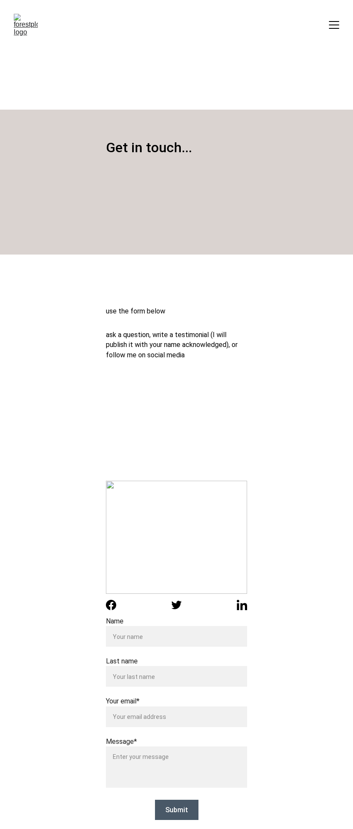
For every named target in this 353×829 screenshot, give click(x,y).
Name (115, 621)
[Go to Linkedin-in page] (242, 605)
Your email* (122, 701)
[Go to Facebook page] (111, 605)
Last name (122, 661)
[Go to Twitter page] (176, 605)
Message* (121, 741)
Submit (176, 810)
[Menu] (334, 25)
